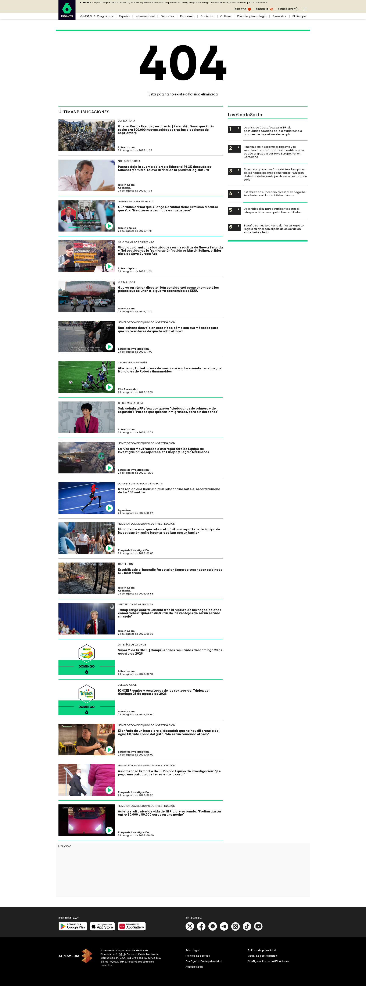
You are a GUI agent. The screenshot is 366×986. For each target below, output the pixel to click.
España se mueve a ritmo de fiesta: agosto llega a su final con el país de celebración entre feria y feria (274, 229)
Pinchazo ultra (178, 2)
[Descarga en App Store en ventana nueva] (102, 929)
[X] (190, 930)
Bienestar (279, 16)
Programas (105, 16)
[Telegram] (224, 930)
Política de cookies (198, 955)
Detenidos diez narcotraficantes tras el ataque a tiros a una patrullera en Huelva (272, 210)
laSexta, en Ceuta (131, 2)
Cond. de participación (262, 955)
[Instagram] (235, 930)
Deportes (167, 16)
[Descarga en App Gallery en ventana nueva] (132, 929)
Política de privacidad (262, 950)
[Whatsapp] (212, 930)
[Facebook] (201, 930)
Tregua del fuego (199, 2)
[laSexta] (67, 17)
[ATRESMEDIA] (77, 958)
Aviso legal (192, 950)
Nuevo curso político (156, 2)
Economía (187, 16)
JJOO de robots (257, 2)
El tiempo (299, 16)
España (124, 16)
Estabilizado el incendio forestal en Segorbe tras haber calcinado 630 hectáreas (275, 193)
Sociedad (207, 16)
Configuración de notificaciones (268, 961)
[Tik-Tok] (247, 930)
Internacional (145, 16)
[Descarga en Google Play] (72, 929)
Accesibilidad (194, 966)
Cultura (225, 16)
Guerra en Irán (219, 2)
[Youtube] (258, 930)
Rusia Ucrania (238, 2)
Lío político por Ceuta (105, 2)
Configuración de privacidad (204, 961)
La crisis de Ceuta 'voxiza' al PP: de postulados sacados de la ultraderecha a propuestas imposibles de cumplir (273, 131)
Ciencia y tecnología (251, 16)
